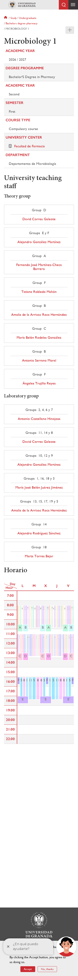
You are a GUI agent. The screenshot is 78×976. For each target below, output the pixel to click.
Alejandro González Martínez (39, 242)
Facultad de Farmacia (29, 146)
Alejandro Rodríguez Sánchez (39, 533)
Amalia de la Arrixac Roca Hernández (39, 315)
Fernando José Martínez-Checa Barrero (39, 267)
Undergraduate (27, 18)
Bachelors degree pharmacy (21, 23)
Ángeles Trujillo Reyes (39, 383)
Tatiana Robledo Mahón (39, 292)
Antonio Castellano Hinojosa (39, 419)
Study (13, 18)
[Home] (22, 5)
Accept (28, 969)
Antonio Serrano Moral (39, 360)
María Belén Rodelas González (39, 337)
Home (6, 18)
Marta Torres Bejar (39, 556)
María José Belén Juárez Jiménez (39, 487)
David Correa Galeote (39, 219)
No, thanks (47, 969)
